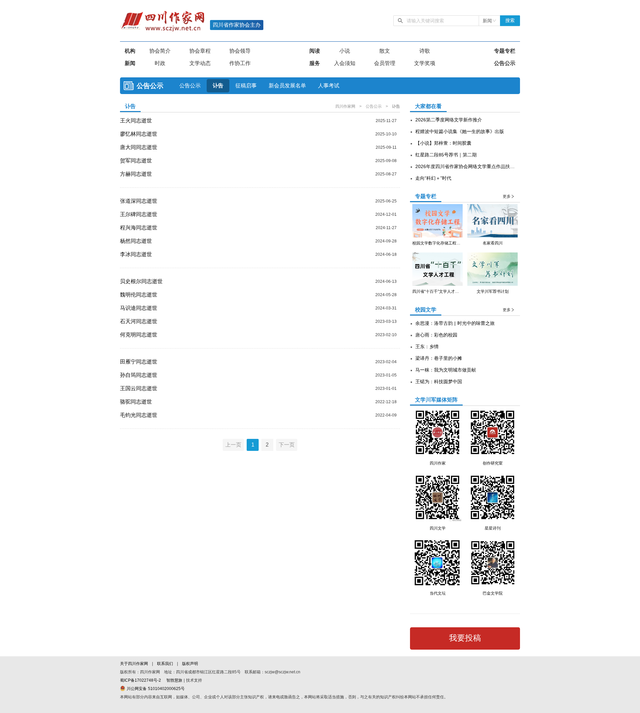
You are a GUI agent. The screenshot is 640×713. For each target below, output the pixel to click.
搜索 (510, 20)
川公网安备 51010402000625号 (155, 688)
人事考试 (328, 85)
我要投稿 (465, 638)
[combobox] (489, 20)
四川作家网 (346, 106)
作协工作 (240, 63)
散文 (384, 51)
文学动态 (200, 63)
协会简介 (160, 51)
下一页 (287, 445)
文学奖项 (424, 63)
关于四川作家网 (134, 663)
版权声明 (190, 663)
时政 (160, 63)
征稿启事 (246, 85)
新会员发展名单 (287, 85)
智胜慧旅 (174, 680)
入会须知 (344, 63)
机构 (130, 51)
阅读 (314, 51)
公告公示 (504, 63)
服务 (314, 63)
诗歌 (424, 51)
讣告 (218, 85)
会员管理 (384, 63)
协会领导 (240, 51)
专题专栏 (504, 51)
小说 (344, 51)
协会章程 (200, 51)
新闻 (130, 63)
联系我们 (165, 663)
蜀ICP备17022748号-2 (140, 680)
